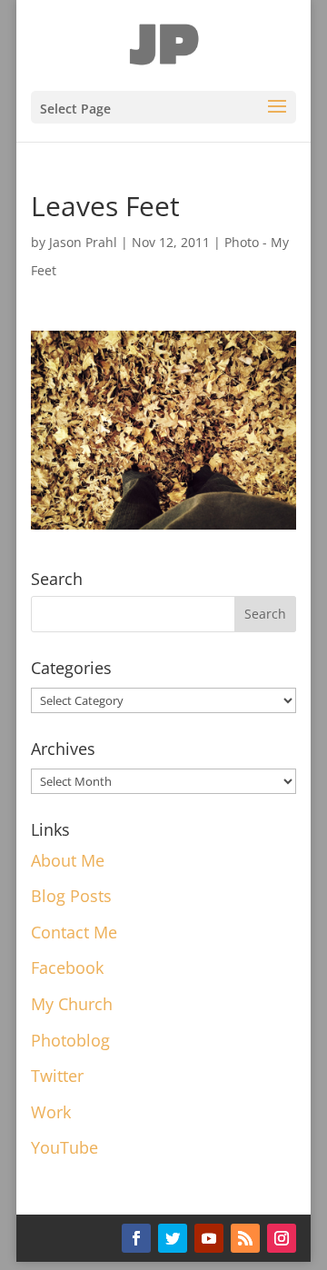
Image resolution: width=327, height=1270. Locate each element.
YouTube (64, 1147)
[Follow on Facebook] (136, 1238)
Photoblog (70, 1040)
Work (51, 1112)
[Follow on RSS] (245, 1238)
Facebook (67, 967)
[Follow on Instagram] (281, 1238)
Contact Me (74, 932)
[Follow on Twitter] (172, 1238)
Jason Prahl (83, 242)
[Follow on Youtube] (208, 1238)
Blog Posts (71, 896)
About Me (67, 860)
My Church (72, 1004)
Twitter (57, 1075)
